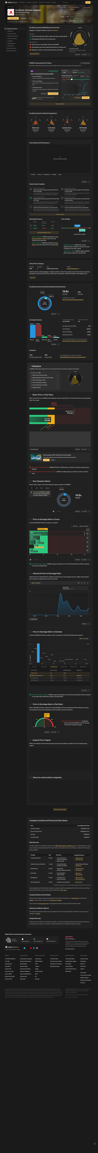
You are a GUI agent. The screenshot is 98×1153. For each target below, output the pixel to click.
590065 (33, 681)
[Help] (63, 97)
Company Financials (21, 21)
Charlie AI (82, 1012)
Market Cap (79, 670)
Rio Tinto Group (39, 1001)
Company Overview (11, 28)
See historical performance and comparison (74, 341)
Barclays (37, 1008)
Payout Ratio (48, 357)
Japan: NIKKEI (8, 1003)
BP (36, 1006)
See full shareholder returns (44, 232)
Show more (32, 277)
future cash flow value (83, 468)
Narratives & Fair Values (56, 993)
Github (38, 943)
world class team (43, 933)
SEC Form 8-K (79, 911)
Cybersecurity (23, 1006)
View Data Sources (70, 978)
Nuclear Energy (23, 996)
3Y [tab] (84, 583)
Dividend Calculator (55, 996)
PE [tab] (31, 488)
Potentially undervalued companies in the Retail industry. (60, 831)
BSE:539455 (34, 619)
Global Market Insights (70, 991)
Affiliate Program (84, 1007)
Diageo (37, 998)
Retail (12, 6)
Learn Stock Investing (85, 1004)
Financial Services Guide (71, 1026)
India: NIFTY (8, 996)
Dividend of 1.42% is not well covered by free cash (47, 50)
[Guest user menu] (92, 2)
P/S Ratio (80, 294)
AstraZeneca (38, 988)
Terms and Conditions (70, 1024)
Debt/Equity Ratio (68, 334)
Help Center (83, 1002)
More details (53, 30)
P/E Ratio (65, 294)
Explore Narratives (34, 450)
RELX (36, 1003)
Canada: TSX (8, 998)
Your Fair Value (65, 70)
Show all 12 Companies (60, 684)
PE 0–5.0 (34, 667)
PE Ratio (77, 498)
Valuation (9, 31)
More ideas (22, 1008)
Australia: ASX (8, 993)
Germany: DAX (8, 1008)
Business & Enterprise (85, 1010)
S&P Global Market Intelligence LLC (65, 875)
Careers (82, 998)
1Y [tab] (81, 583)
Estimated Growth (67, 670)
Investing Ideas (69, 996)
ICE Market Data (80, 898)
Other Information (11, 48)
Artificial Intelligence (25, 1001)
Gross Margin (66, 329)
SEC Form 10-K (79, 887)
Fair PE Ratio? (57, 708)
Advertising (83, 991)
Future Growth (11, 33)
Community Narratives (70, 998)
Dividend (9, 41)
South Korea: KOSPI (10, 1006)
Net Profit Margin (67, 332)
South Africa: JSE (9, 1001)
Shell (36, 993)
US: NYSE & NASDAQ (10, 988)
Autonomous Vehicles (25, 998)
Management (10, 43)
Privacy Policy (79, 1024)
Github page (75, 928)
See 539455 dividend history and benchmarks (72, 357)
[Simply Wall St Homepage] (11, 2)
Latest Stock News (69, 988)
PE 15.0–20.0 (64, 667)
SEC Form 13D (79, 904)
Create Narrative (86, 63)
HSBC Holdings (38, 991)
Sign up (88, 2)
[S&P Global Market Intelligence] (70, 967)
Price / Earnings (53, 670)
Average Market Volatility (79, 234)
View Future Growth (61, 839)
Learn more (43, 93)
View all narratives (60, 104)
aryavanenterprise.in (72, 268)
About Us (82, 993)
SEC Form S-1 (79, 900)
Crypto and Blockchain (25, 1003)
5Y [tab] (88, 583)
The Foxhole (68, 993)
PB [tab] (41, 488)
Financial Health (11, 38)
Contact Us (83, 996)
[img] (60, 443)
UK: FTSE (7, 991)
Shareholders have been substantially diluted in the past (49, 47)
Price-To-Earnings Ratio (44, 494)
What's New (68, 1001)
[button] (76, 7)
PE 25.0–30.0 (83, 667)
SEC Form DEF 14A (80, 909)
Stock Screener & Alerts (56, 991)
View (89, 21)
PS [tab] (36, 488)
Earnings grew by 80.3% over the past (43, 39)
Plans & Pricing (84, 988)
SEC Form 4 (78, 902)
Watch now (46, 460)
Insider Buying (23, 993)
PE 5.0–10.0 (44, 667)
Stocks (8, 6)
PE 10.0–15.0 (54, 667)
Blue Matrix (78, 895)
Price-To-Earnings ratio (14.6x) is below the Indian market (49, 36)
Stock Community (11, 50)
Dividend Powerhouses (25, 991)
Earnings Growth (88, 530)
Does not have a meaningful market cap (45, 44)
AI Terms (86, 1024)
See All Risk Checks (34, 53)
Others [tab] (47, 488)
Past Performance (12, 36)
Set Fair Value (85, 97)
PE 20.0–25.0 (73, 667)
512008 (33, 678)
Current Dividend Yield (35, 357)
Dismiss (52, 460)
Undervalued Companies (26, 988)
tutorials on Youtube (56, 930)
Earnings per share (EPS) (69, 326)
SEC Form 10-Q (79, 889)
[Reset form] (71, 97)
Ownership (10, 46)
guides (31, 930)
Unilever (37, 996)
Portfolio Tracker (54, 988)
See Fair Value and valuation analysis (72, 299)
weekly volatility (85, 251)
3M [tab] (78, 583)
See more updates (60, 214)
